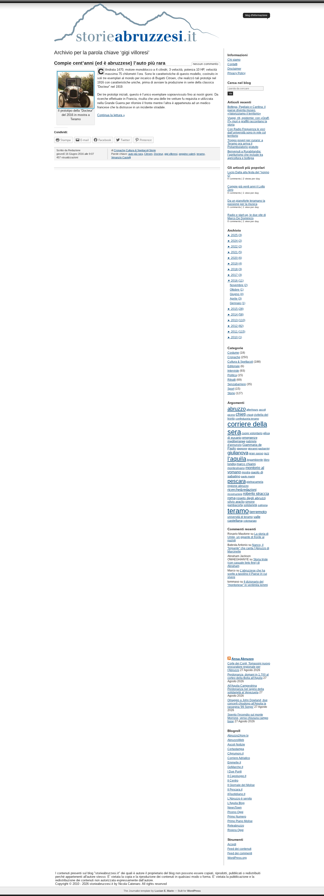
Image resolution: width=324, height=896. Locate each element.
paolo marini (248, 476)
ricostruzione (234, 494)
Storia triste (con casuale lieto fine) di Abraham (247, 563)
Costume (233, 352)
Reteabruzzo (235, 825)
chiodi (249, 414)
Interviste (233, 370)
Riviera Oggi (235, 830)
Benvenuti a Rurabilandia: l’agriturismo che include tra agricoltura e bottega (245, 155)
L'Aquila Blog (236, 803)
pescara (236, 481)
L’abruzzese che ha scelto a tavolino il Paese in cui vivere (247, 574)
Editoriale (233, 366)
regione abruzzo (238, 486)
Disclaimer (234, 68)
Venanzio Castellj (121, 157)
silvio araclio (236, 501)
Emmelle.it (234, 762)
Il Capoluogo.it (236, 776)
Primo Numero (236, 816)
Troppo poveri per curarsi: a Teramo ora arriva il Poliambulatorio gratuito (245, 144)
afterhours (252, 409)
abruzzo (236, 409)
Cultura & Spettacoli (137, 150)
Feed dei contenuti (239, 848)
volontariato (250, 520)
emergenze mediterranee (242, 439)
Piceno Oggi (235, 812)
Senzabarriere (236, 384)
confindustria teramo (247, 418)
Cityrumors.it (235, 753)
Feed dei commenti (239, 853)
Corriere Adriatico (238, 758)
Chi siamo (234, 59)
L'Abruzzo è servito (239, 798)
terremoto (258, 511)
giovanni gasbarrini (258, 448)
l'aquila (236, 459)
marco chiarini (246, 464)
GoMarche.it (235, 767)
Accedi (231, 844)
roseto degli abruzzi (251, 498)
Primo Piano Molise (240, 821)
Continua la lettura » (111, 115)
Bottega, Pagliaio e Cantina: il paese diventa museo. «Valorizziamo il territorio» (246, 110)
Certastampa (235, 749)
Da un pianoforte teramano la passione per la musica (246, 202)
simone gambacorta (241, 503)
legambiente (255, 460)
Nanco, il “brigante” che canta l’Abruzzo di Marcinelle (248, 548)
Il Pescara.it (234, 789)
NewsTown (234, 807)
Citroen (148, 153)
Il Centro (232, 780)
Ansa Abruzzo (242, 659)
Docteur (158, 153)
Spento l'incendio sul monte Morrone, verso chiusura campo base (247, 718)
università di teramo (240, 517)
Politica (232, 375)
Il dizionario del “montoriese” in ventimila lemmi (247, 583)
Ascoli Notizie (236, 744)
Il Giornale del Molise (241, 785)
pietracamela (254, 482)
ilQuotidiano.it (236, 794)
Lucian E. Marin (164, 890)
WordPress (194, 890)
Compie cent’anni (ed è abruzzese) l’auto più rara (109, 63)
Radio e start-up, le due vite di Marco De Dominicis (246, 216)
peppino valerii (187, 153)
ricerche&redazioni (241, 490)
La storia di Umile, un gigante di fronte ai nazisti (247, 537)
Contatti (232, 64)
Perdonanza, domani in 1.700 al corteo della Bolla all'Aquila (248, 676)
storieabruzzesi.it (137, 25)
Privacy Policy (236, 73)
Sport (230, 388)
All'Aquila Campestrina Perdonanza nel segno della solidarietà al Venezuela (245, 689)
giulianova (237, 452)
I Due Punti (234, 771)
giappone (242, 448)
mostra (246, 472)
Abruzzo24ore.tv (238, 735)
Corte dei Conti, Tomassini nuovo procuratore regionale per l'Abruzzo (248, 667)
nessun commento (205, 64)
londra (231, 464)
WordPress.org (237, 857)
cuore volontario (252, 433)
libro (266, 460)
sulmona (263, 505)
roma (231, 498)
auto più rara (135, 153)
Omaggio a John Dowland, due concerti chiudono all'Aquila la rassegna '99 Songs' (247, 704)
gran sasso (256, 453)
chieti (241, 414)
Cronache (119, 150)
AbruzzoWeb (235, 740)
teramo (201, 153)
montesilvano (236, 468)
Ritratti (231, 379)
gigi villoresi (170, 153)
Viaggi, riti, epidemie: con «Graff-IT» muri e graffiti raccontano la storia (248, 121)
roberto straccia (256, 494)
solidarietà (250, 505)
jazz (266, 453)
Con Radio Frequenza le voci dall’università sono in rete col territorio (246, 132)
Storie (152, 150)
